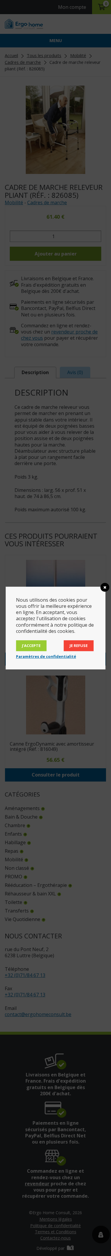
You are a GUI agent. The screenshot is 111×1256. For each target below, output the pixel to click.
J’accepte (31, 645)
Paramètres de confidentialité (46, 656)
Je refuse (79, 645)
